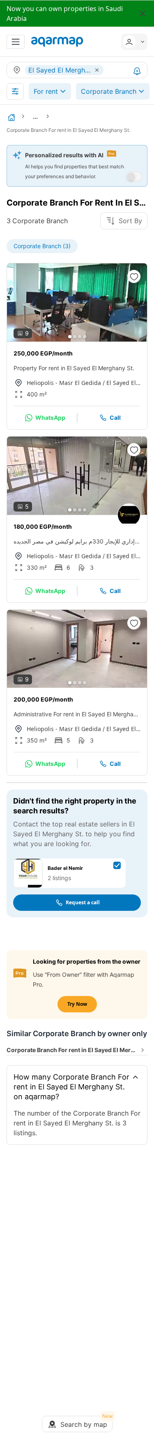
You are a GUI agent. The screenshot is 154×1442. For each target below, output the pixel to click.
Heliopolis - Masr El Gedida (64, 383)
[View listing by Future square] (129, 515)
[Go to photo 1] (69, 336)
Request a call (83, 902)
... (35, 116)
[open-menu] (16, 42)
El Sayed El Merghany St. (123, 383)
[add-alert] (137, 71)
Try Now (77, 1004)
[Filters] (15, 91)
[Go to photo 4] (84, 336)
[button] (131, 42)
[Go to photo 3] (79, 336)
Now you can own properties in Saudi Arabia (65, 13)
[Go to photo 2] (74, 336)
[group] (77, 302)
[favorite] (133, 276)
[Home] (11, 117)
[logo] (57, 42)
